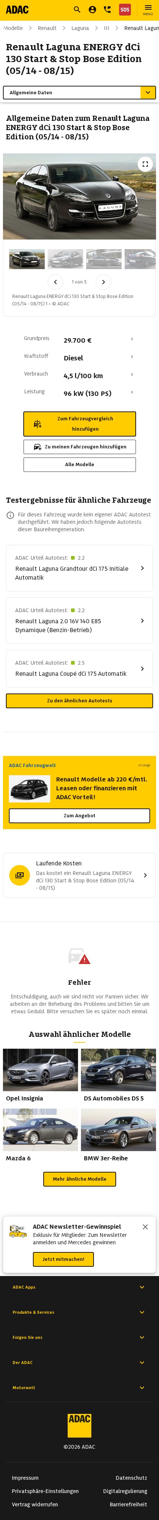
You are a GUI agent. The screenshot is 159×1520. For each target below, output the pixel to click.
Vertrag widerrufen (35, 1504)
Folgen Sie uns (28, 1337)
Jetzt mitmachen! (63, 1259)
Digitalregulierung (125, 1491)
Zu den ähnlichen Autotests (79, 701)
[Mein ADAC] (92, 9)
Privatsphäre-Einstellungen (45, 1491)
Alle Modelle (79, 464)
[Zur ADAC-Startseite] (17, 10)
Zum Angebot (79, 815)
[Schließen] (145, 1227)
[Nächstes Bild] (103, 282)
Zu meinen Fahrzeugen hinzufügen (85, 447)
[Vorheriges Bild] (55, 282)
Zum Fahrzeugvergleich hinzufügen (85, 423)
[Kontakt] (107, 9)
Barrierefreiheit (128, 1504)
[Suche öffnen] (77, 9)
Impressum (25, 1478)
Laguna (80, 28)
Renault (47, 28)
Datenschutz (131, 1478)
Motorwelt (24, 1387)
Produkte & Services (33, 1312)
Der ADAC (23, 1362)
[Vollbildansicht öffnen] (145, 164)
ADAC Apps (24, 1287)
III (106, 28)
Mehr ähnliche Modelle (79, 1179)
